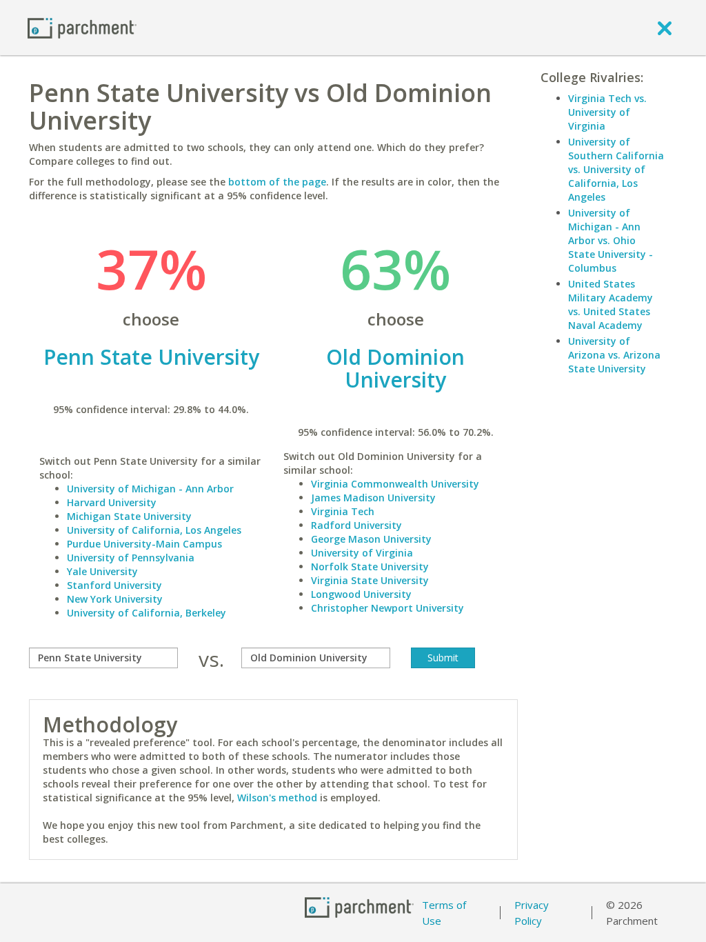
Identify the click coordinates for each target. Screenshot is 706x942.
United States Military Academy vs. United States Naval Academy (610, 304)
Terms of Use (444, 913)
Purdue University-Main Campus (144, 543)
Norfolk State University (370, 566)
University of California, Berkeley (146, 612)
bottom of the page (277, 181)
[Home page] (82, 27)
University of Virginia (362, 552)
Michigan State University (129, 516)
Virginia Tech (342, 511)
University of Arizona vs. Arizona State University (614, 354)
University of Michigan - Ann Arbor (150, 488)
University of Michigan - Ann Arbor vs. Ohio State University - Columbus (610, 240)
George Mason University (371, 538)
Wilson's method (277, 797)
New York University (115, 598)
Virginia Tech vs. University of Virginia (607, 112)
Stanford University (114, 585)
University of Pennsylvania (130, 557)
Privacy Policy (531, 913)
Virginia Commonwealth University (395, 483)
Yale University (102, 571)
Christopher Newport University (387, 607)
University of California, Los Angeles (154, 530)
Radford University (356, 525)
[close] (664, 27)
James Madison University (373, 497)
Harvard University (112, 502)
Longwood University (361, 594)
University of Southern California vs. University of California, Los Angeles (616, 169)
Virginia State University (370, 580)
